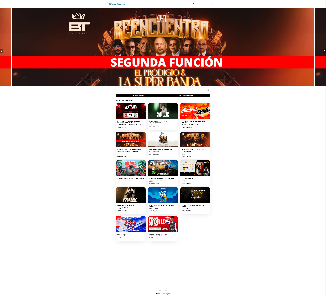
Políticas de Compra (163, 294)
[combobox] (163, 90)
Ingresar (195, 4)
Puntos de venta (163, 291)
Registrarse (204, 4)
